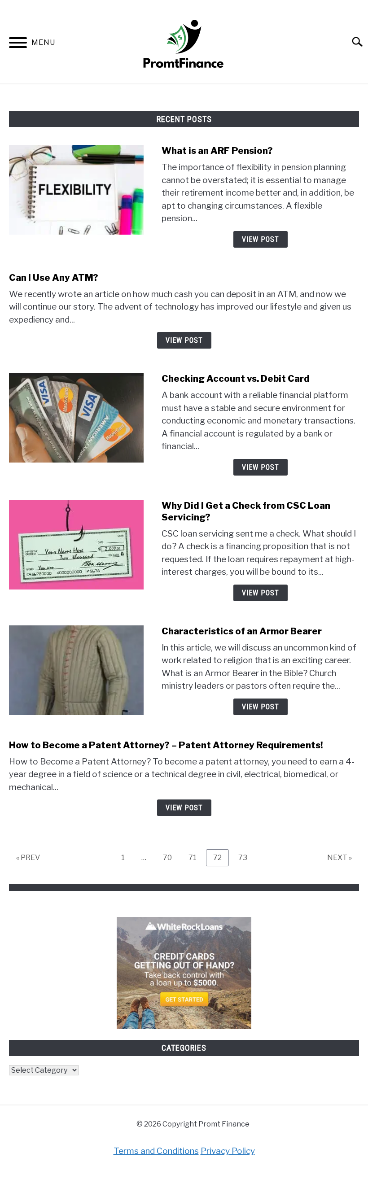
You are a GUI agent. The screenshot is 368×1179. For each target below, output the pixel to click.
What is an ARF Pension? (217, 150)
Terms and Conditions (156, 1151)
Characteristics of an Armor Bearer (242, 631)
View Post (260, 239)
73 (246, 857)
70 (170, 857)
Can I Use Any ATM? (53, 277)
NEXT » (339, 857)
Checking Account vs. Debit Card (236, 378)
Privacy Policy (228, 1151)
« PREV (28, 857)
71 (196, 857)
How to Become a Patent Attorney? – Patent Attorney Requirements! (166, 745)
